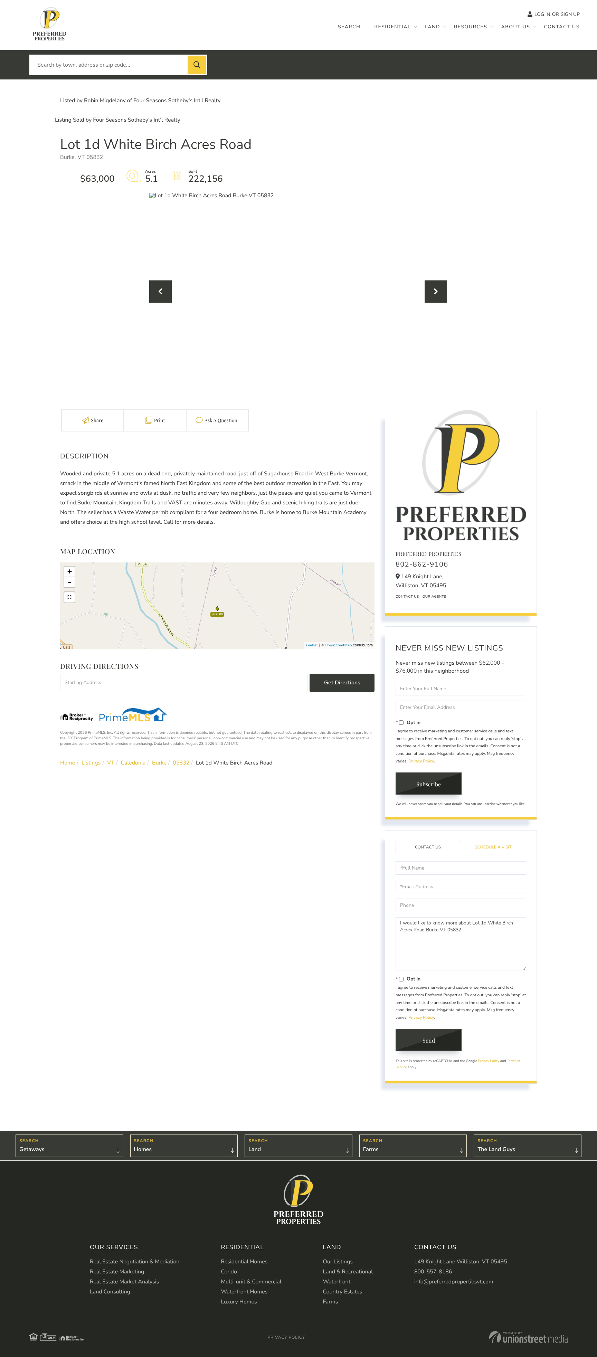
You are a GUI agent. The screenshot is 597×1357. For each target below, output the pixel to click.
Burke (159, 763)
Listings (91, 763)
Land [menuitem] (432, 26)
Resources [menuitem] (470, 26)
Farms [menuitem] (330, 1302)
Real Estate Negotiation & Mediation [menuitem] (134, 1261)
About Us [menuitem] (515, 26)
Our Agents (434, 596)
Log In (542, 14)
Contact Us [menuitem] (562, 26)
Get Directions (342, 682)
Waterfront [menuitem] (336, 1281)
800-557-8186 (433, 1271)
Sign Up (570, 14)
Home (67, 763)
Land (254, 1149)
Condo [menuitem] (229, 1271)
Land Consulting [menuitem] (110, 1292)
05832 (181, 763)
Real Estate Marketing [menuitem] (117, 1271)
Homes (143, 1149)
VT (110, 763)
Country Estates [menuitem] (342, 1292)
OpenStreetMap (338, 645)
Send (429, 1040)
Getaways (31, 1149)
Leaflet (312, 645)
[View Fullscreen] (69, 597)
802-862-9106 (422, 564)
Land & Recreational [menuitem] (347, 1271)
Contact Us (407, 596)
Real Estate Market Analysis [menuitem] (124, 1281)
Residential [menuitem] (393, 26)
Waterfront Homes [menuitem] (244, 1292)
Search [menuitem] (349, 26)
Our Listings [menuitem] (338, 1261)
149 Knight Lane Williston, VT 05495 (460, 1261)
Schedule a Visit (493, 847)
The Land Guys (496, 1149)
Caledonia (133, 763)
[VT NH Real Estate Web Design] (528, 1337)
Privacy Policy (421, 761)
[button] (197, 65)
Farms (371, 1149)
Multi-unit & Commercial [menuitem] (251, 1281)
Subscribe (428, 784)
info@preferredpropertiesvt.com (453, 1281)
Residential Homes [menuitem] (244, 1261)
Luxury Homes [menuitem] (239, 1302)
